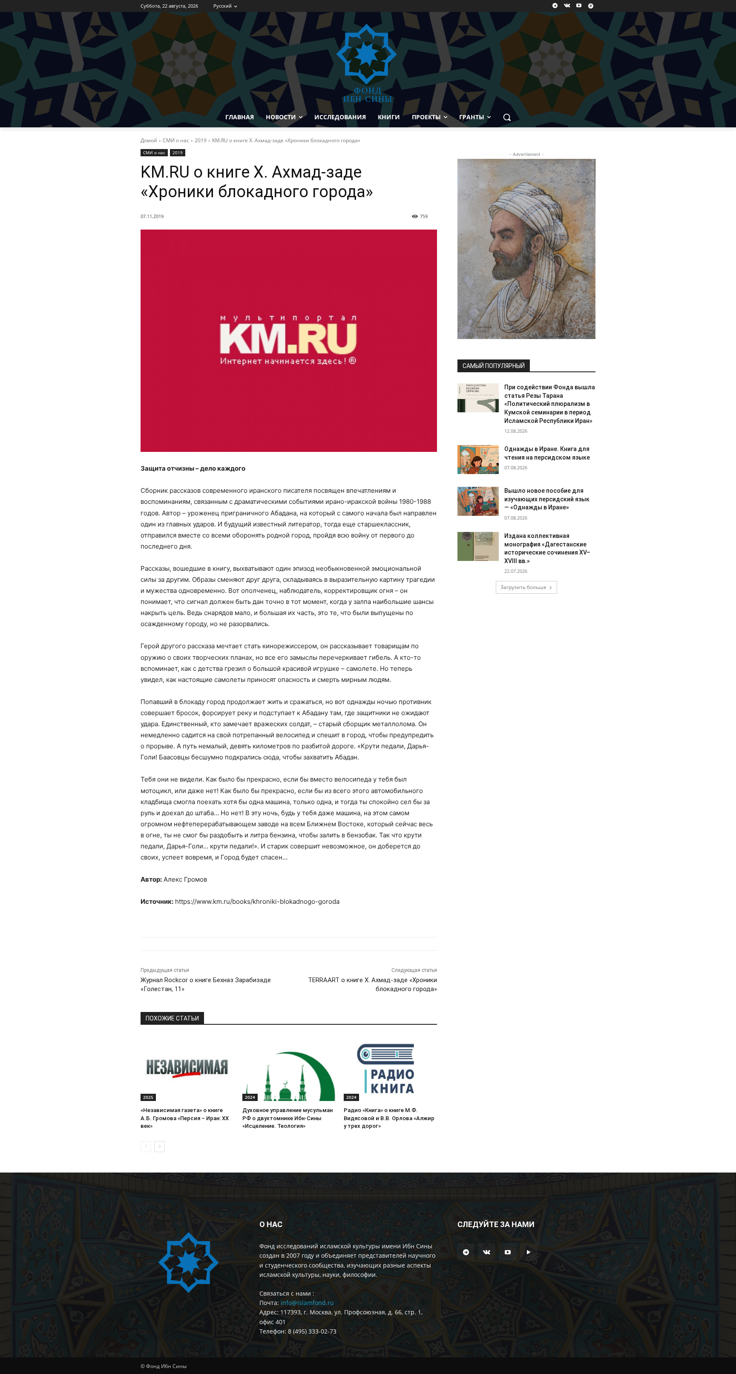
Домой (149, 140)
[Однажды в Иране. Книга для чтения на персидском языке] (478, 459)
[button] (507, 117)
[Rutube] (590, 6)
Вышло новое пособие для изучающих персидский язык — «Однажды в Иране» (546, 499)
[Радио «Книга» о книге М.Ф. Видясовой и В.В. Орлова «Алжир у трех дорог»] (390, 1068)
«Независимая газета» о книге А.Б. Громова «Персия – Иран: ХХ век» (185, 1118)
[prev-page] (146, 1146)
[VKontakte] (567, 6)
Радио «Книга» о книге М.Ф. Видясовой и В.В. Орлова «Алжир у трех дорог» (389, 1118)
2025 (148, 1097)
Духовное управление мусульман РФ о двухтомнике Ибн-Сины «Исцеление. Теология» (287, 1118)
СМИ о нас (176, 140)
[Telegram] (555, 6)
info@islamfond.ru (307, 1303)
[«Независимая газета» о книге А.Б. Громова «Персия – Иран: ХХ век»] (187, 1068)
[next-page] (159, 1146)
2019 (201, 140)
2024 (250, 1097)
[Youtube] (579, 6)
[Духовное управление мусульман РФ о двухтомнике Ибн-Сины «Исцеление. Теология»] (289, 1068)
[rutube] (528, 1252)
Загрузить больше (523, 587)
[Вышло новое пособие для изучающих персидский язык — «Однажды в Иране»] (478, 501)
